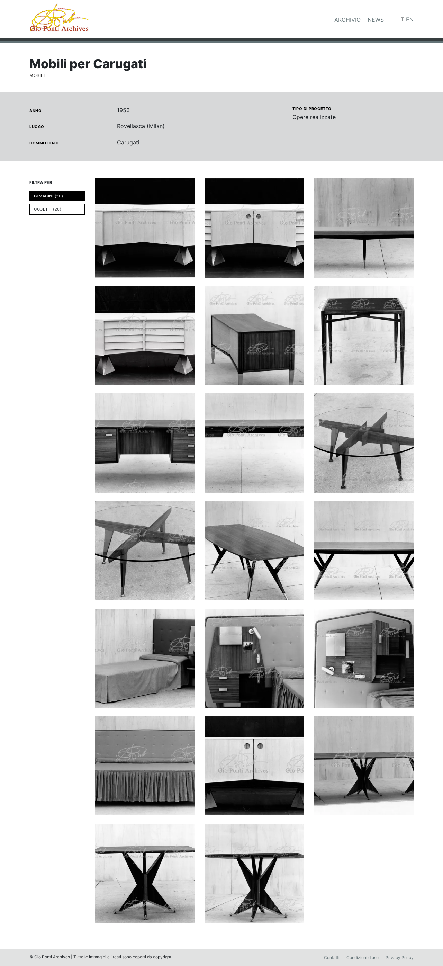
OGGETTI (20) (48, 209)
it (401, 19)
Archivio (347, 19)
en (410, 19)
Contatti (332, 957)
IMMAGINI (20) (48, 196)
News (376, 19)
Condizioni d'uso (362, 957)
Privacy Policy (400, 957)
